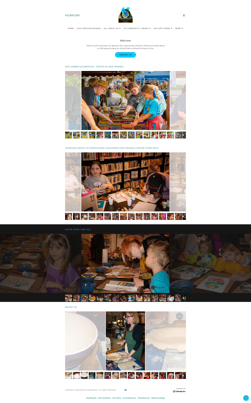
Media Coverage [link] (158, 398)
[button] (184, 15)
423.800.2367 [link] (72, 15)
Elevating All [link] (91, 398)
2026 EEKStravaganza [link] (89, 28)
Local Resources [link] (129, 398)
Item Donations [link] (104, 398)
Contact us (125, 55)
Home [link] (71, 28)
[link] (125, 15)
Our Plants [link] (116, 398)
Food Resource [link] (144, 398)
